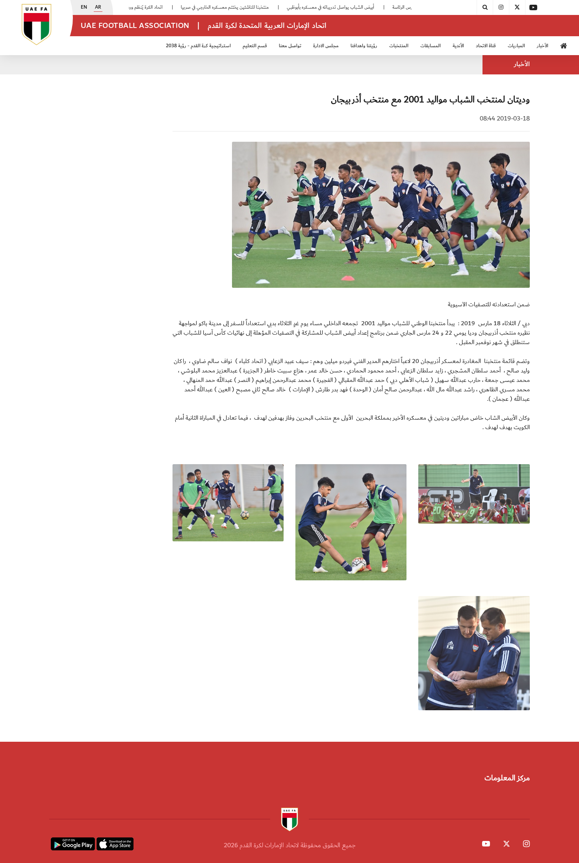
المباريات (516, 46)
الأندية (458, 46)
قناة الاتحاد (486, 46)
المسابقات (430, 46)
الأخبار (542, 46)
